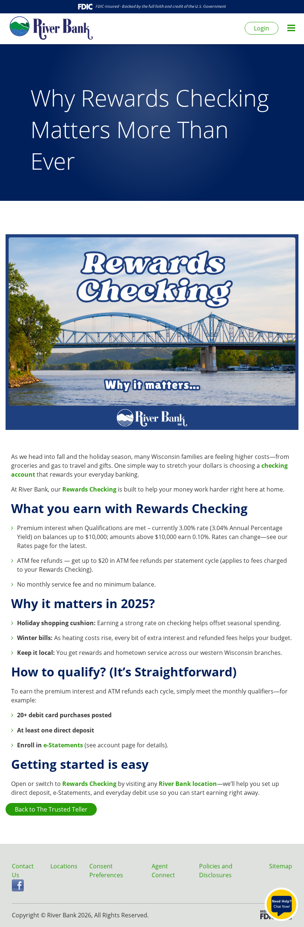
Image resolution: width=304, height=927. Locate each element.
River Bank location (188, 784)
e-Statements (63, 745)
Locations (63, 866)
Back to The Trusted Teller (51, 809)
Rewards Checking (89, 489)
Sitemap (280, 866)
